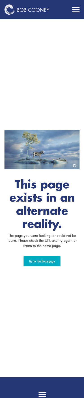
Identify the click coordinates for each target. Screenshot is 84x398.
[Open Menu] (76, 9)
